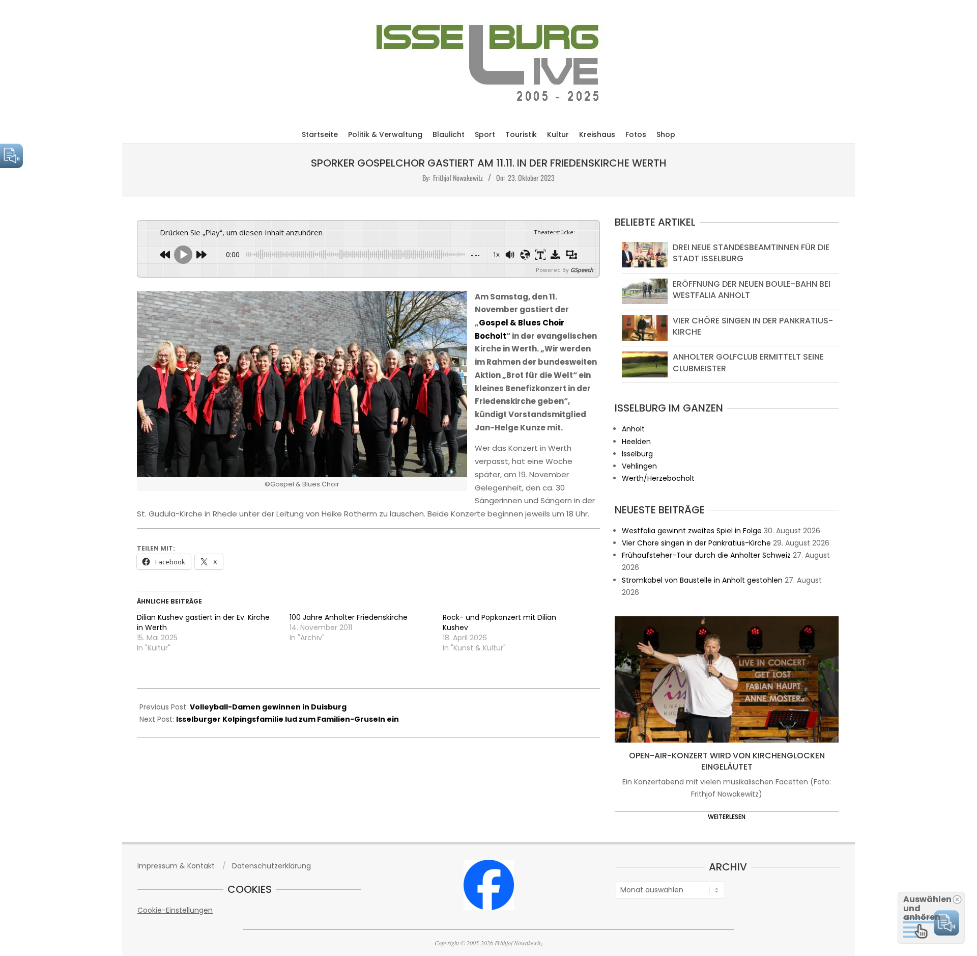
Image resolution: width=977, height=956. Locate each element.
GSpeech (581, 269)
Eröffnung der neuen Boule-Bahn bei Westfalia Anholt (751, 289)
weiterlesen (726, 816)
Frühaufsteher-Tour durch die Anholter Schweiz (706, 555)
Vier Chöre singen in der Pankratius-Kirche (753, 326)
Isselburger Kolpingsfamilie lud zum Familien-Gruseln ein (287, 719)
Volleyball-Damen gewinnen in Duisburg (268, 707)
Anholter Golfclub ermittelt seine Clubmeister (748, 362)
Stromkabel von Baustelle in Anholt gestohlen (702, 580)
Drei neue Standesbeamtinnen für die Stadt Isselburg (751, 252)
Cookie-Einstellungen (175, 910)
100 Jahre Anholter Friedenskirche (349, 617)
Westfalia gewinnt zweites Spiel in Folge (692, 531)
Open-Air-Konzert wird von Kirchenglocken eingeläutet (727, 761)
